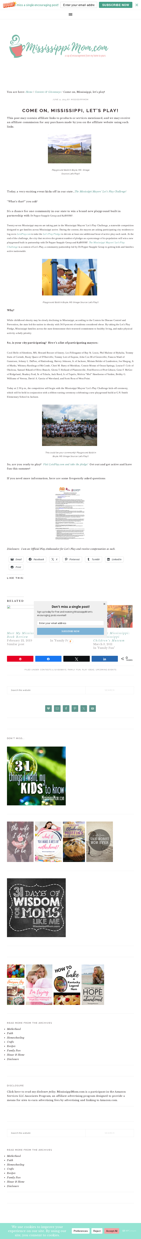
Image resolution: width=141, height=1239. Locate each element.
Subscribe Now (70, 631)
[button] (70, 606)
